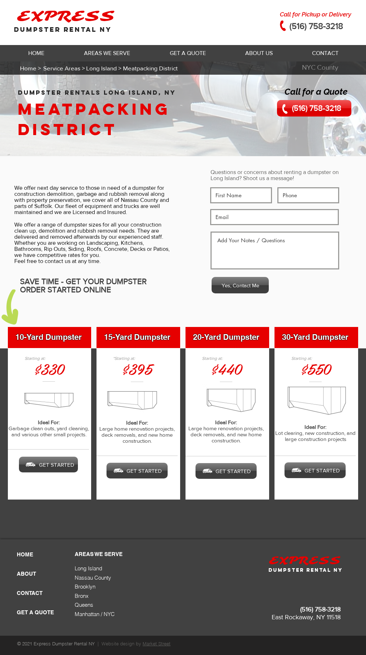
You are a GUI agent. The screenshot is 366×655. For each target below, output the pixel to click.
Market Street (156, 643)
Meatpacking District (94, 119)
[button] (107, 53)
